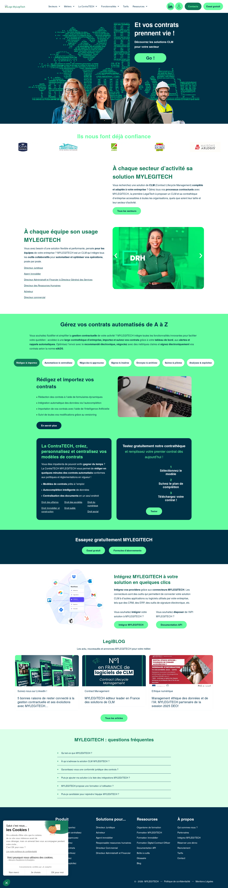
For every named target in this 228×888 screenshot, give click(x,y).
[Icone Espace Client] (179, 6)
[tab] (27, 363)
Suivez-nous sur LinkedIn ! (32, 691)
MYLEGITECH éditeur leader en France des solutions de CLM (112, 700)
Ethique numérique (162, 691)
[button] (116, 256)
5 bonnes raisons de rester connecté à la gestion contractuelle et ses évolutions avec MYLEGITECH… (46, 702)
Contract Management (97, 691)
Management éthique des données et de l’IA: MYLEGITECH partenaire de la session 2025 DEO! (180, 702)
